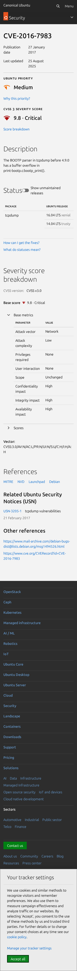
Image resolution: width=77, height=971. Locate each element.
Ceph (7, 602)
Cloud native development (23, 799)
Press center (31, 863)
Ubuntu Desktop (16, 675)
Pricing (8, 757)
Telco (7, 827)
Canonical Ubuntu (16, 5)
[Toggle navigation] (72, 17)
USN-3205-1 (12, 511)
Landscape (11, 716)
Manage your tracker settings (29, 948)
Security (9, 706)
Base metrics (23, 315)
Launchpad (37, 482)
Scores (19, 428)
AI (4, 778)
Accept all (18, 959)
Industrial (32, 820)
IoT (6, 654)
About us (10, 856)
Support (9, 747)
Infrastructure (30, 778)
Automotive (12, 820)
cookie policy (17, 937)
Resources (11, 863)
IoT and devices (50, 792)
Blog (60, 856)
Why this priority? (16, 98)
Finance (20, 827)
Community (29, 856)
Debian (54, 482)
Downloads (12, 737)
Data (13, 778)
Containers (12, 726)
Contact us (15, 846)
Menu (69, 6)
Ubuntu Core (13, 664)
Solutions (10, 768)
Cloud (8, 695)
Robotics (10, 643)
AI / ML (9, 633)
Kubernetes (12, 612)
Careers (47, 856)
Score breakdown (16, 129)
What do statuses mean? (21, 249)
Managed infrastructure (22, 623)
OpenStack (12, 592)
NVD (21, 482)
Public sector (52, 820)
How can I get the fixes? (21, 243)
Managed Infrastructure (21, 785)
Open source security (19, 792)
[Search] (58, 6)
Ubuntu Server (14, 685)
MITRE (8, 482)
